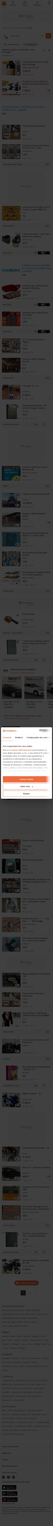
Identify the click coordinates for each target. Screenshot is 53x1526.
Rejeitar (26, 794)
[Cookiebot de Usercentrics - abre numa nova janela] (39, 730)
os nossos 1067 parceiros (20, 750)
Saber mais (25, 786)
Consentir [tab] (7, 737)
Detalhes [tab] (19, 737)
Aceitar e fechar (26, 779)
